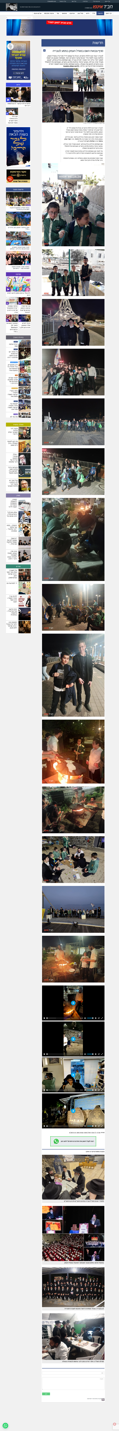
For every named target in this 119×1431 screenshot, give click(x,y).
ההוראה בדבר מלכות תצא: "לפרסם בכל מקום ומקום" (13, 470)
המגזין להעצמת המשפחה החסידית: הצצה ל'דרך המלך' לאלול (12, 504)
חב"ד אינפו (107, 1)
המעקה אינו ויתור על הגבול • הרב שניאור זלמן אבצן (11, 625)
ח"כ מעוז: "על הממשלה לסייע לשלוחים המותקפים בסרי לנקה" (13, 400)
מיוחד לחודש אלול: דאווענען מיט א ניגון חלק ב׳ (24, 325)
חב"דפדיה (85, 1)
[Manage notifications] (114, 1424)
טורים (18, 566)
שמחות (28, 205)
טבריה (98, 1132)
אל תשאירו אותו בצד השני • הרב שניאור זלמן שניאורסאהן (12, 574)
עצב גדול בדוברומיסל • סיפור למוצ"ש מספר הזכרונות (13, 120)
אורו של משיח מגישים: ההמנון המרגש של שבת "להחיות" (25, 309)
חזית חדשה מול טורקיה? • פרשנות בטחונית (12, 612)
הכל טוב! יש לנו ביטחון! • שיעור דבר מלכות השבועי (13, 483)
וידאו (87, 13)
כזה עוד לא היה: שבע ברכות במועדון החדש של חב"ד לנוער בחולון (13, 361)
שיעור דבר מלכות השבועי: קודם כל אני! (13, 431)
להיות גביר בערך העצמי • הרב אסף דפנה (12, 599)
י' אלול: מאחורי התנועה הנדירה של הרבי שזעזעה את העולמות (13, 459)
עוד (58, 13)
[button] (5, 1425)
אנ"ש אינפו (37, 13)
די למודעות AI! (12, 583)
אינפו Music (49, 13)
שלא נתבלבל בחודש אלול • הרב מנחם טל (12, 514)
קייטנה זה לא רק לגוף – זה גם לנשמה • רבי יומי (19, 104)
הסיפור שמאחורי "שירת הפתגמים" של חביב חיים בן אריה (12, 309)
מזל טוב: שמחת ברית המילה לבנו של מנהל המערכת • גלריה (13, 374)
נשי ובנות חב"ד (96, 1)
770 (93, 13)
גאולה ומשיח (18, 425)
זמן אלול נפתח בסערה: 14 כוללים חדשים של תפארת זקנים (12, 387)
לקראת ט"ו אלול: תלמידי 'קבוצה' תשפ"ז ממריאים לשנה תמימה (13, 348)
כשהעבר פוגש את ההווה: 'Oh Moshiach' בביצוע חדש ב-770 (12, 327)
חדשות (100, 13)
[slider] (62, 1018)
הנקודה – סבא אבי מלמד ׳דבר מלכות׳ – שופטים (11, 528)
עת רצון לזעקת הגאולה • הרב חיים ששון (12, 443)
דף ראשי (109, 13)
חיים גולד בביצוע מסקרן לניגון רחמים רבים (18, 294)
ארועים (72, 13)
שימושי (64, 13)
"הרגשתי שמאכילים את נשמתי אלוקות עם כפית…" (12, 541)
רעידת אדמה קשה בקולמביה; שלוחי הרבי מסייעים (13, 413)
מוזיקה (18, 274)
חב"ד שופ (74, 1)
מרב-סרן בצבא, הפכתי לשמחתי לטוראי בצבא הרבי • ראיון (12, 555)
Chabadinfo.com (52, 1)
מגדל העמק (87, 1132)
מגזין (18, 495)
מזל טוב (80, 13)
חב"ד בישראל (63, 1)
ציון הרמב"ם (72, 1132)
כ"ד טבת (93, 1132)
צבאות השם (80, 1132)
